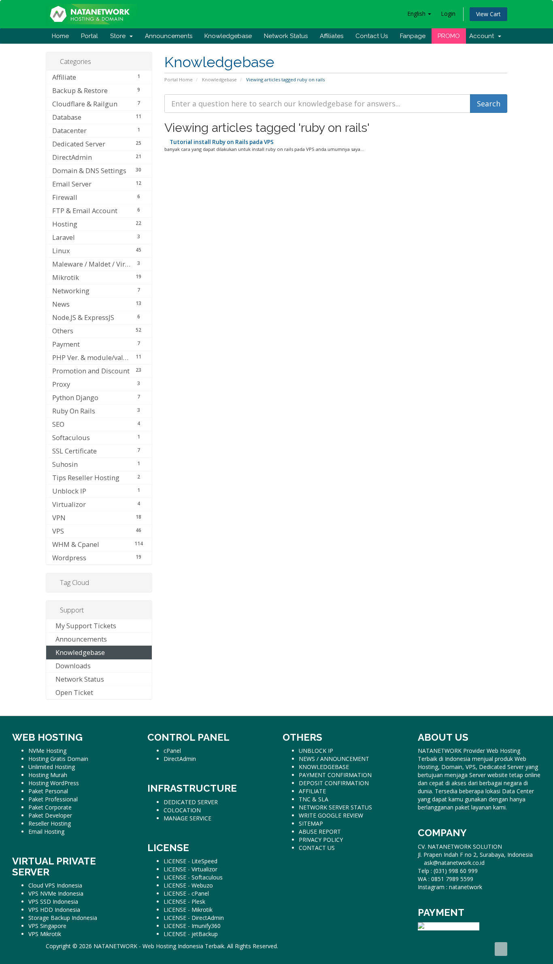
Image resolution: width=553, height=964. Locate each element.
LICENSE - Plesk (184, 901)
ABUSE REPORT (320, 831)
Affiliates (331, 36)
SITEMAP (311, 823)
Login (448, 13)
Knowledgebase (228, 36)
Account (483, 36)
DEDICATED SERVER (191, 802)
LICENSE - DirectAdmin (194, 918)
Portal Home (178, 79)
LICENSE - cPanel (186, 893)
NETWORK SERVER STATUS (335, 807)
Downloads (71, 665)
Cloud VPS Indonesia (55, 885)
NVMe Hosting (47, 750)
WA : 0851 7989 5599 (445, 879)
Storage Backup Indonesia (62, 918)
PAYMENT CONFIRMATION (335, 775)
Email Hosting (46, 831)
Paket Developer (50, 815)
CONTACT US (317, 848)
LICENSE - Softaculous (193, 877)
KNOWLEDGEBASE (324, 767)
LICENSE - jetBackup (191, 934)
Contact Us (371, 36)
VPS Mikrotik (44, 934)
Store (119, 36)
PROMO (449, 36)
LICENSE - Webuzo (188, 885)
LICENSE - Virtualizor (190, 869)
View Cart (488, 14)
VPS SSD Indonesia (53, 901)
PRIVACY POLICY (321, 839)
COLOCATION (182, 810)
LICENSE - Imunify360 (192, 926)
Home (60, 36)
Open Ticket (72, 692)
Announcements (168, 36)
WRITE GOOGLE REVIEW (331, 815)
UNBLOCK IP (316, 750)
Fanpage (412, 36)
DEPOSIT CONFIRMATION (334, 783)
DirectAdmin (180, 759)
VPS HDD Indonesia (54, 909)
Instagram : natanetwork (450, 887)
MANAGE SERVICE (187, 818)
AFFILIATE (312, 791)
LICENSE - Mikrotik (188, 909)
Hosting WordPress (53, 783)
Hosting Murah (47, 775)
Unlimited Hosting (51, 767)
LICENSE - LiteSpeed (190, 861)
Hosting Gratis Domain (58, 759)
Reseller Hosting (49, 823)
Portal (89, 36)
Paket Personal (48, 791)
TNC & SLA (313, 799)
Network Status (286, 36)
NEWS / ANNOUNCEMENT (334, 759)
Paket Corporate (50, 807)
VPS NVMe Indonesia (55, 893)
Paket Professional (53, 799)
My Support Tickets (84, 625)
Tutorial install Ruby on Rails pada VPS (221, 142)
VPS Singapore (47, 926)
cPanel (172, 750)
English (417, 13)
